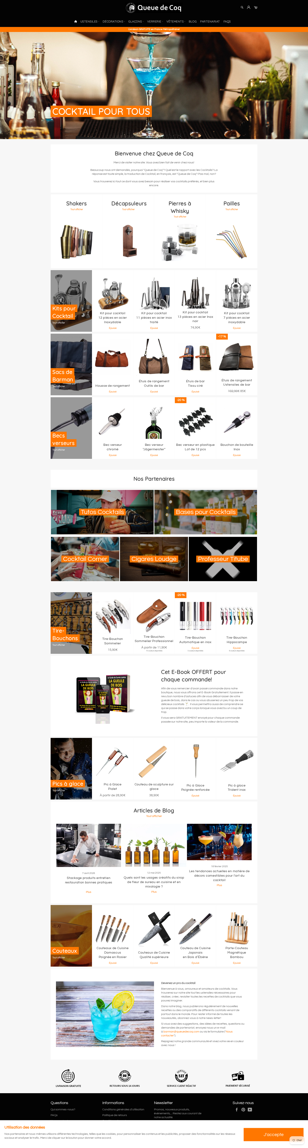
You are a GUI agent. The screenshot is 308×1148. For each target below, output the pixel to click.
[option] (154, 85)
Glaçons (135, 21)
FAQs (227, 21)
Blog (193, 21)
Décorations (113, 21)
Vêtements (175, 21)
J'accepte (274, 1134)
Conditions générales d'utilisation (123, 1109)
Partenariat (210, 21)
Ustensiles (88, 21)
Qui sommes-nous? (63, 1109)
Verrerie (154, 21)
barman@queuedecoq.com (181, 1031)
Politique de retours (114, 1115)
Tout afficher (154, 816)
